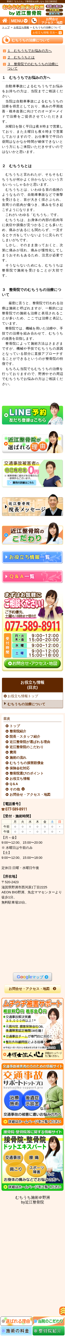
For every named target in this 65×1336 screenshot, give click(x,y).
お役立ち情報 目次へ (45, 32)
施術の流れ (18, 757)
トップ (6, 27)
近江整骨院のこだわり (27, 747)
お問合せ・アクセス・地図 (30, 794)
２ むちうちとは (21, 57)
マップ (30, 976)
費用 (13, 752)
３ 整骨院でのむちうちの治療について (32, 66)
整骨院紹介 (18, 731)
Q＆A (14, 784)
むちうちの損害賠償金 (27, 763)
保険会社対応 (20, 768)
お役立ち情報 (21, 27)
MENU (17, 20)
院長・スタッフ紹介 (25, 736)
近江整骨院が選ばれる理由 (30, 742)
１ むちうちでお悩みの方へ (29, 51)
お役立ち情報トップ (23, 696)
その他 (15, 789)
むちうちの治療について (27, 704)
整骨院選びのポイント (27, 773)
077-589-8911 (16, 809)
